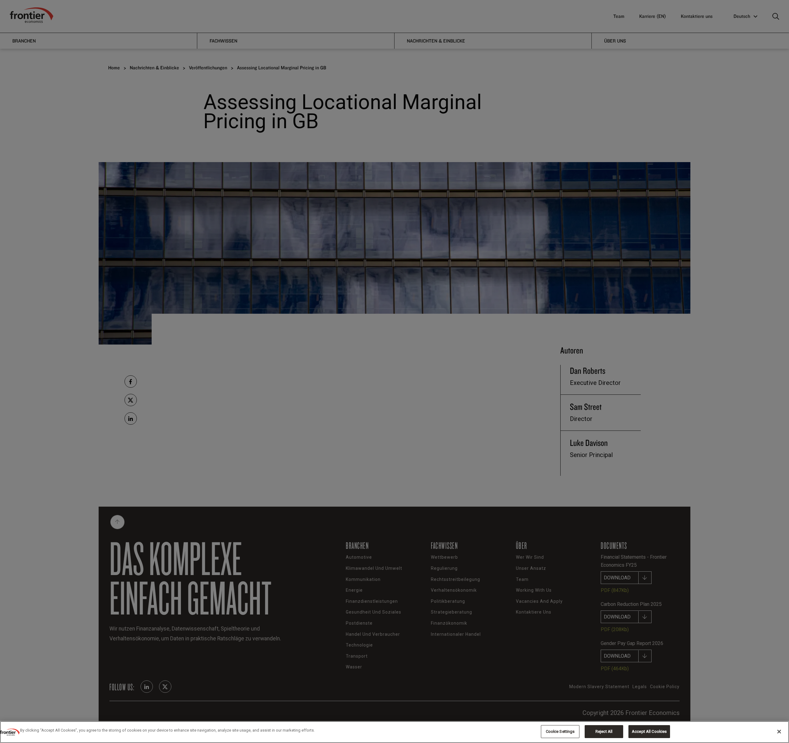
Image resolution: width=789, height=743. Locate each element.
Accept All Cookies (649, 731)
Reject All (603, 731)
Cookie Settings (560, 731)
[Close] (779, 731)
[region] (394, 732)
